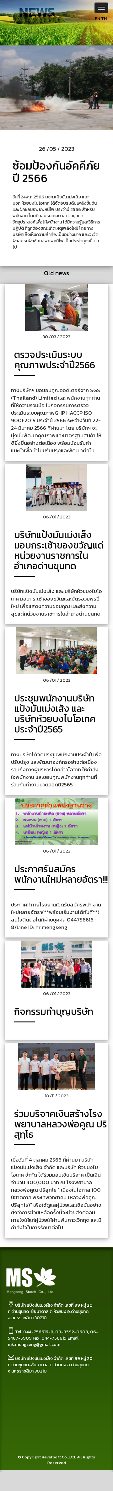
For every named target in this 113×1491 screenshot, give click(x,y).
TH (104, 18)
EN (97, 18)
